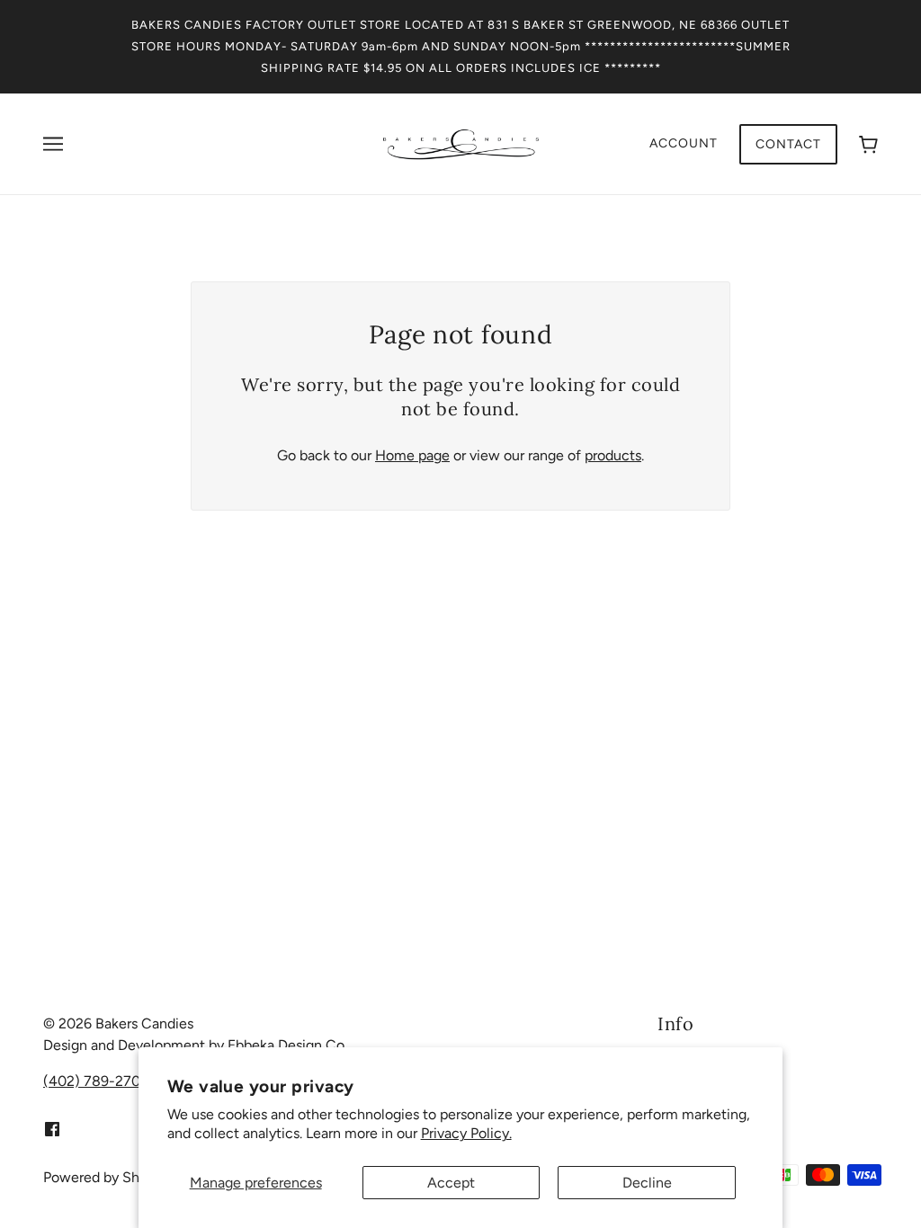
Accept (451, 1182)
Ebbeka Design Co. (287, 1045)
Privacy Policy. (466, 1133)
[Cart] (868, 144)
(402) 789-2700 (96, 1081)
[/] (461, 142)
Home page (412, 455)
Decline (647, 1182)
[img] (52, 1128)
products (613, 455)
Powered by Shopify (107, 1177)
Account (683, 143)
